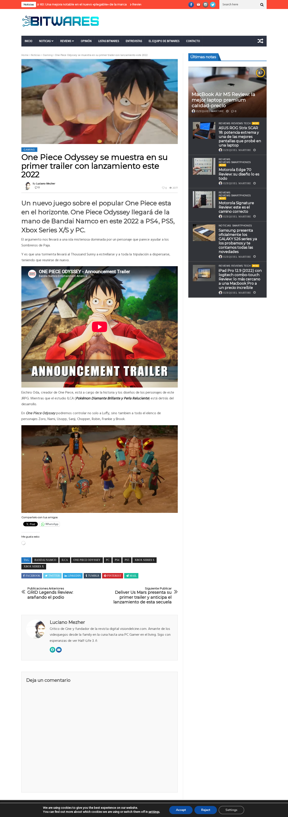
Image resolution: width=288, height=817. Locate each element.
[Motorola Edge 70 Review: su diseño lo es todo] (204, 166)
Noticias (45, 41)
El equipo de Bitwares (164, 41)
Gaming (48, 55)
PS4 (117, 560)
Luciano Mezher (45, 184)
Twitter (54, 575)
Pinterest (114, 575)
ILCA (65, 560)
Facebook (33, 575)
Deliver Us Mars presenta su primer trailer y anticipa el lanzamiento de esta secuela (142, 596)
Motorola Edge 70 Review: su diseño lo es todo (239, 174)
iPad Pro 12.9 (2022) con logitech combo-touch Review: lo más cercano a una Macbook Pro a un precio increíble (240, 279)
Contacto (193, 41)
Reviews (65, 41)
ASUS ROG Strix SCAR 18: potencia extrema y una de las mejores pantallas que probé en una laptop (240, 136)
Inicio (28, 41)
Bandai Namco (45, 560)
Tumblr (93, 575)
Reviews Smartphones (235, 162)
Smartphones (242, 225)
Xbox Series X (34, 566)
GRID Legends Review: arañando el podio (50, 593)
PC (107, 560)
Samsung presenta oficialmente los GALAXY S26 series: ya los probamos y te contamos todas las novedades (238, 241)
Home (25, 55)
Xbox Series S (144, 560)
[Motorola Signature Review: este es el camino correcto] (204, 199)
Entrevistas (134, 41)
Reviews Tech (241, 123)
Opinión (86, 41)
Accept (181, 810)
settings (153, 812)
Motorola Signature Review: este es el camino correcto (236, 207)
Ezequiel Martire (210, 111)
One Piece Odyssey (87, 560)
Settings (231, 810)
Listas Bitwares (108, 41)
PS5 (127, 560)
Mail (133, 575)
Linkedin (74, 575)
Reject (205, 810)
